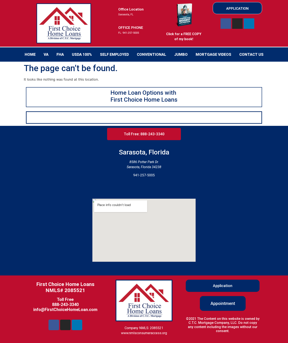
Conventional (151, 54)
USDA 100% (82, 54)
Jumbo (181, 54)
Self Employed (114, 54)
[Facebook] (226, 23)
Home (30, 54)
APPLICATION (237, 8)
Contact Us (251, 54)
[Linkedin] (249, 23)
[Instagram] (237, 23)
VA (46, 54)
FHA (60, 54)
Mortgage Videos (213, 54)
